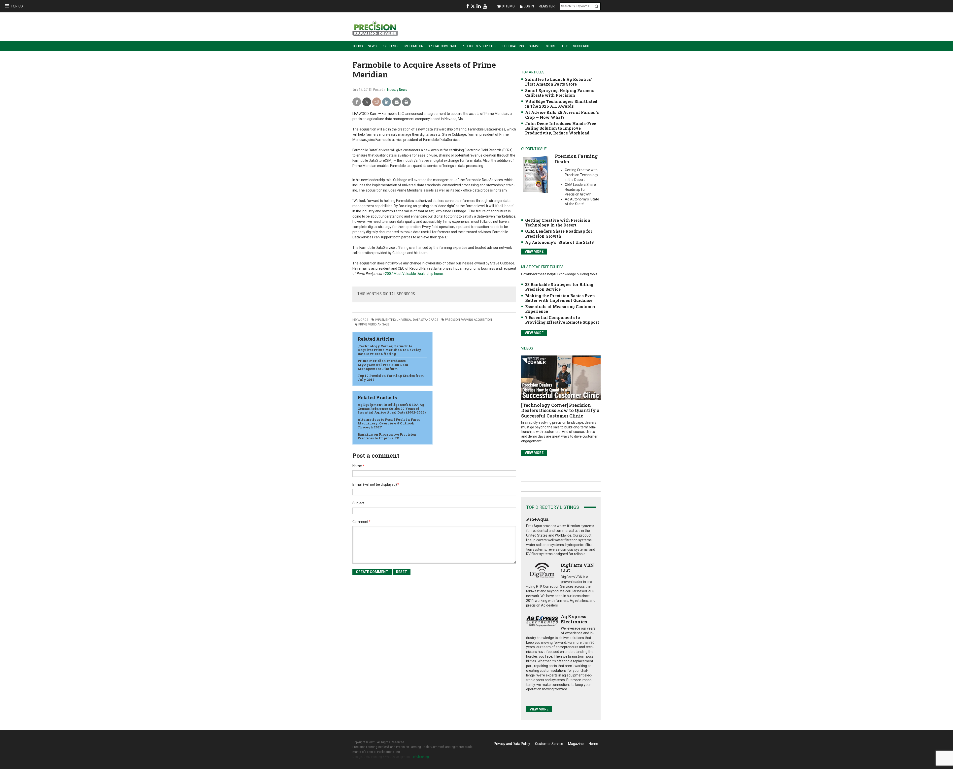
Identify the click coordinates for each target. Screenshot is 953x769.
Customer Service (549, 744)
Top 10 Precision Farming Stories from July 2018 (391, 377)
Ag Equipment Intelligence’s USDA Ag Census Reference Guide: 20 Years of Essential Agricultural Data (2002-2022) (392, 408)
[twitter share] (366, 102)
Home (593, 744)
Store (551, 46)
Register (547, 6)
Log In (529, 6)
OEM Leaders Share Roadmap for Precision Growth (558, 233)
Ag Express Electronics (574, 619)
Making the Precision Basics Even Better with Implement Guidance (560, 298)
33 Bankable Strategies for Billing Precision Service (559, 287)
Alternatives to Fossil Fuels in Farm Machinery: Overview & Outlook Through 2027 (389, 423)
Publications (513, 46)
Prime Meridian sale (373, 324)
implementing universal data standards (406, 319)
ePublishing (421, 757)
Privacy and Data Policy (512, 744)
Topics (17, 6)
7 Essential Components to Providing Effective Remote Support (562, 320)
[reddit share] (376, 102)
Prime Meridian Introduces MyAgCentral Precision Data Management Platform (383, 364)
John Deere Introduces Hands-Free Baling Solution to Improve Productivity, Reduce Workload (560, 128)
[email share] (396, 102)
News (372, 46)
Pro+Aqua (537, 519)
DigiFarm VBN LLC (577, 568)
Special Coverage (442, 46)
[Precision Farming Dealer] (535, 174)
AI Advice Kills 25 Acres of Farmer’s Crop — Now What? (562, 115)
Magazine (576, 744)
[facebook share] (356, 102)
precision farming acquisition (468, 319)
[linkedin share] (386, 102)
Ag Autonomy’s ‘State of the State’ (559, 242)
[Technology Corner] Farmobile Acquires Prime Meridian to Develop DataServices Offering (389, 350)
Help (564, 46)
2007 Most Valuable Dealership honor (414, 274)
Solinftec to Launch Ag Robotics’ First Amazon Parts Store (558, 82)
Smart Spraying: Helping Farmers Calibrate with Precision (559, 93)
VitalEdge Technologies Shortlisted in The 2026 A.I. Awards (561, 104)
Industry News (397, 90)
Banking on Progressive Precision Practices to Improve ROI (387, 436)
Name (358, 466)
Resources (391, 46)
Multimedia (414, 46)
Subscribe (581, 46)
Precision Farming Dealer (576, 158)
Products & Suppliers (480, 46)
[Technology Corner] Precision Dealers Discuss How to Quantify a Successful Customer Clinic (560, 410)
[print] (406, 102)
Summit (535, 46)
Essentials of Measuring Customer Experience (560, 309)
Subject (358, 503)
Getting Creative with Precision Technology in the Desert (557, 222)
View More (534, 252)
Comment (361, 522)
